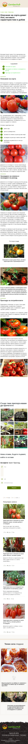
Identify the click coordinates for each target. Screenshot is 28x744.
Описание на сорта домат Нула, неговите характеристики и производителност (14, 260)
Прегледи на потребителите (11, 72)
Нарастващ (11, 12)
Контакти (23, 735)
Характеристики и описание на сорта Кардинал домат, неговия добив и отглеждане (13, 522)
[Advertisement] (14, 37)
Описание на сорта (9, 66)
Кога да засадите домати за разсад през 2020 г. (20, 428)
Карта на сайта (14, 733)
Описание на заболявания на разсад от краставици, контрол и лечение (20, 441)
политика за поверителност (10, 735)
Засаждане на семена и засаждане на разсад (14, 69)
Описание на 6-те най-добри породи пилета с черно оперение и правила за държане (15, 695)
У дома (2, 12)
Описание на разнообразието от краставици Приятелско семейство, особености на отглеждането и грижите (16, 707)
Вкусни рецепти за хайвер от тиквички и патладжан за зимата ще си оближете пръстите (14, 684)
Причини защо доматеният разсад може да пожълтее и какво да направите (7, 428)
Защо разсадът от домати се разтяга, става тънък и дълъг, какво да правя (20, 414)
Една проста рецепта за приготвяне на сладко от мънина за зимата (14, 659)
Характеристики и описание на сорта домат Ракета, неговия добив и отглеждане (13, 622)
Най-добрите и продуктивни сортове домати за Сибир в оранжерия (6, 441)
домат (6, 12)
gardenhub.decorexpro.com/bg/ (14, 4)
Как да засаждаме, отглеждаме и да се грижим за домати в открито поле (7, 414)
